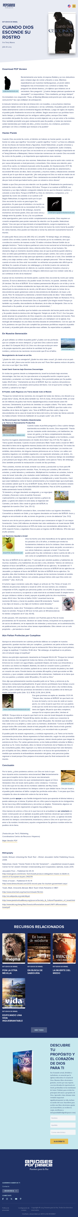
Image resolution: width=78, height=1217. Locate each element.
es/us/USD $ (9, 1191)
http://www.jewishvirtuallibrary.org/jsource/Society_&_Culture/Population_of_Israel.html (38, 900)
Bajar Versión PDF (9, 841)
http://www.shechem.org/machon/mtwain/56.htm (22, 892)
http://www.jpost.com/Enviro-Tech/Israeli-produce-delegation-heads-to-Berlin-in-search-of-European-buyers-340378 (36, 875)
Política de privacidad (5, 1209)
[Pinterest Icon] (20, 1199)
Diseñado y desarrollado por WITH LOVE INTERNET (39, 1214)
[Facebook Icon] (3, 1199)
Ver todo (39, 1030)
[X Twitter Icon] (11, 1199)
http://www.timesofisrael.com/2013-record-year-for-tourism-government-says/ (34, 884)
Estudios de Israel (10, 967)
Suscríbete (59, 1141)
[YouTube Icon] (16, 1199)
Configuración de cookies (23, 1209)
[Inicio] (9, 6)
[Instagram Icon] (7, 1199)
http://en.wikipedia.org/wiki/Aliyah (16, 896)
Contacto (5, 1186)
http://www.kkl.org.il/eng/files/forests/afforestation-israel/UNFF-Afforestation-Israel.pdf (34, 905)
